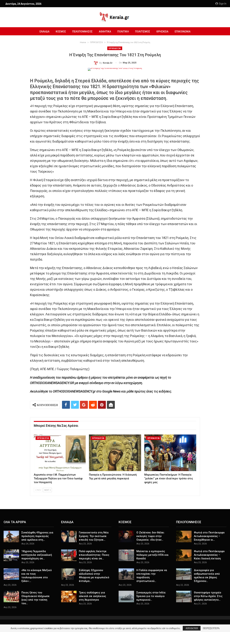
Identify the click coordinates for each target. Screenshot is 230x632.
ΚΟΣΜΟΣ (61, 31)
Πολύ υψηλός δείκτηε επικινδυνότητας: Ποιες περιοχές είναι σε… (94, 555)
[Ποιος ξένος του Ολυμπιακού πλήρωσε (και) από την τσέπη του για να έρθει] (11, 596)
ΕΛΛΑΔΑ (44, 31)
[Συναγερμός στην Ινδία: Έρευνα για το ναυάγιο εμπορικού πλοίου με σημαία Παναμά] (126, 596)
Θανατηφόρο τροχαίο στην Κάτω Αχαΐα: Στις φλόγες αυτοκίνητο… (208, 596)
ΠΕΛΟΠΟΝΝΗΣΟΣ (82, 31)
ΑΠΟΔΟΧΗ (191, 628)
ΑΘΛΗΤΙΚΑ (105, 31)
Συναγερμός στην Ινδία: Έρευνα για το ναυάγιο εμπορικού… (151, 596)
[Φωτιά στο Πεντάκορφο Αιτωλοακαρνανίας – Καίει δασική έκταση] (184, 555)
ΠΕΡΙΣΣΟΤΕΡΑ (211, 628)
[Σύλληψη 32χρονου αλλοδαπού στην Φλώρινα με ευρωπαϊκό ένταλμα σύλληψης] (69, 574)
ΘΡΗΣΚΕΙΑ (162, 31)
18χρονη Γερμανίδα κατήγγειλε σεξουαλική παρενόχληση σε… (36, 555)
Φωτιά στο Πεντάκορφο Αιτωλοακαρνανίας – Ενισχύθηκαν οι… (209, 536)
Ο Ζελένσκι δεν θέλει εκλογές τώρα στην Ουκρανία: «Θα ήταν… (150, 536)
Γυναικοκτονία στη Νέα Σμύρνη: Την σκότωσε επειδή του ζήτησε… (94, 536)
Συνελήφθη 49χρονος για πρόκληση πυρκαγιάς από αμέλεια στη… (37, 536)
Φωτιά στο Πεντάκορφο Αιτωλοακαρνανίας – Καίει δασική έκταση (209, 555)
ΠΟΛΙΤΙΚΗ (123, 31)
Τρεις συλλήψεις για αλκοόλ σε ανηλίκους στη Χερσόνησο (92, 596)
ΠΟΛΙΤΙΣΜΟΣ (142, 31)
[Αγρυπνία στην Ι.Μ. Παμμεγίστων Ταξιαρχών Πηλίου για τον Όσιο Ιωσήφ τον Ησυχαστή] (60, 452)
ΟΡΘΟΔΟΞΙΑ (115, 48)
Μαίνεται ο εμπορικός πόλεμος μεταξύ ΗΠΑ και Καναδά (152, 555)
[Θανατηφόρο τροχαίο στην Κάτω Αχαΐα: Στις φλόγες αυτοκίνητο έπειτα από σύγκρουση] (184, 596)
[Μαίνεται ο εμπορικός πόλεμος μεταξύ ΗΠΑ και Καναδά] (126, 555)
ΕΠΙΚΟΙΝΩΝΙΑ (182, 31)
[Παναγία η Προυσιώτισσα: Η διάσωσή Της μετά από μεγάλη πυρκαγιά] (115, 452)
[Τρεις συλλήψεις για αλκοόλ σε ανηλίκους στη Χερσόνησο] (69, 596)
